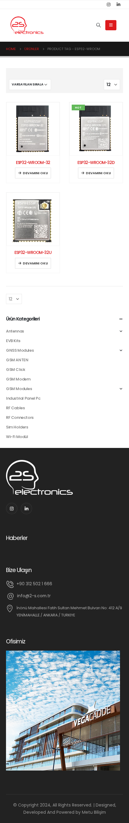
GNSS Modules (20, 350)
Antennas (15, 331)
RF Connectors (20, 417)
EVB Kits (13, 341)
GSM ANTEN (17, 360)
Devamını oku (35, 173)
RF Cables (15, 408)
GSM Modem (18, 379)
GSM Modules (19, 389)
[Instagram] (108, 4)
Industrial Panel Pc (23, 398)
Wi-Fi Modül (17, 437)
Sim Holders (17, 427)
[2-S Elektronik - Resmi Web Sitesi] (27, 25)
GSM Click (15, 369)
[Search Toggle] (98, 25)
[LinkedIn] (118, 4)
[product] (33, 129)
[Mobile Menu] (110, 25)
